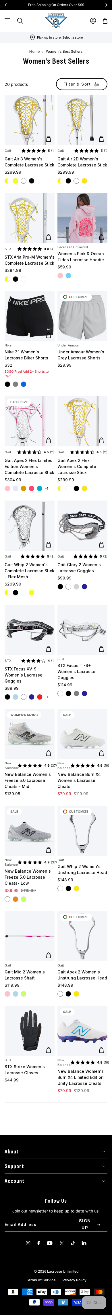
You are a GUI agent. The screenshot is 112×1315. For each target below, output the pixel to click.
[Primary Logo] (56, 20)
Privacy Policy (74, 1280)
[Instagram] (28, 1243)
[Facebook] (38, 1243)
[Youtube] (50, 1243)
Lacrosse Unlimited (72, 247)
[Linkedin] (84, 1243)
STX (8, 249)
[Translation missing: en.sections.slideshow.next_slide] (106, 5)
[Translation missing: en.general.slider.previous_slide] (6, 5)
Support (14, 1166)
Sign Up (85, 1224)
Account (15, 1181)
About (12, 1151)
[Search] (20, 21)
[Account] (93, 21)
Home (34, 51)
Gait (8, 151)
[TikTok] (73, 1243)
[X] (61, 1243)
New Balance (11, 765)
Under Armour (68, 345)
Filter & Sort (77, 84)
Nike (8, 345)
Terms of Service (41, 1280)
